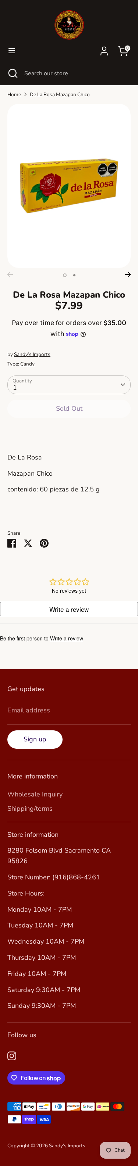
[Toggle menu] (11, 50)
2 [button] (74, 275)
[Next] (128, 274)
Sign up (35, 739)
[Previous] (10, 274)
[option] (69, 186)
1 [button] (65, 275)
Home (14, 94)
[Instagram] (11, 1055)
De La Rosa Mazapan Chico (60, 94)
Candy (27, 363)
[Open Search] (12, 73)
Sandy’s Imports (32, 354)
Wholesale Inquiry (35, 794)
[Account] (104, 48)
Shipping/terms (30, 808)
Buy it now (69, 431)
